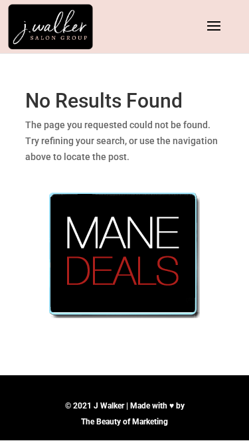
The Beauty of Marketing (124, 421)
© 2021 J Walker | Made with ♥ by (125, 405)
